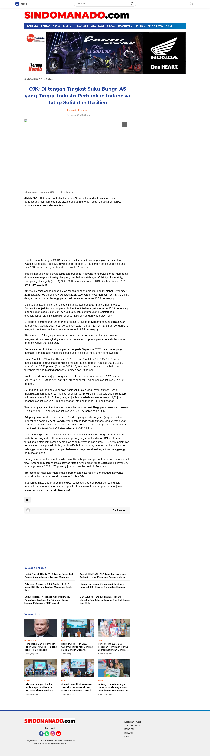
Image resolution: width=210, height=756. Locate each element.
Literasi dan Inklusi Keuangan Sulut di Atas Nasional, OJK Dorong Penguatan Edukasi (102, 585)
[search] (132, 4)
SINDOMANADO (33, 79)
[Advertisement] (76, 233)
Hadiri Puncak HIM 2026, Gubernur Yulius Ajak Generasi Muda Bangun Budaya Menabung (48, 575)
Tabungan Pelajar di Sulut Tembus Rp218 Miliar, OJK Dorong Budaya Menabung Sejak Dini (48, 587)
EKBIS (49, 79)
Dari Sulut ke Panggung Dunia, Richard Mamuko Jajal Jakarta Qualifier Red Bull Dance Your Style (105, 599)
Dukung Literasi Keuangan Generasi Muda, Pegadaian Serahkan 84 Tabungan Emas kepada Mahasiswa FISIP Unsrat (47, 599)
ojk (27, 499)
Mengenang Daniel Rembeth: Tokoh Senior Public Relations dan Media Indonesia (40, 647)
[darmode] (191, 3)
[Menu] (18, 4)
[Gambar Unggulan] (77, 121)
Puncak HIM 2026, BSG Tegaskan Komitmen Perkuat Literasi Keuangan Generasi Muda (103, 575)
